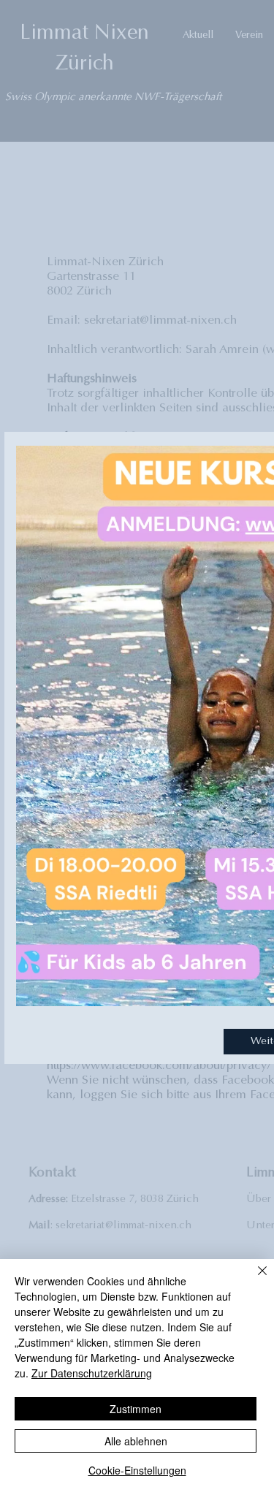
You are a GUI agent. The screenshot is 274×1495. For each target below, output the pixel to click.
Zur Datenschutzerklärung (91, 1373)
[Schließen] (253, 1279)
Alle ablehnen (135, 1441)
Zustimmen (135, 1408)
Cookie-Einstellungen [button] (137, 1470)
